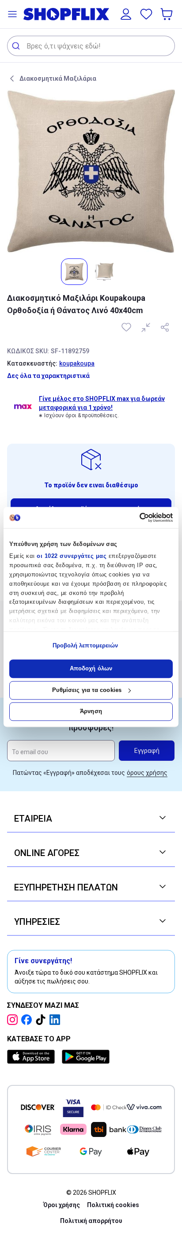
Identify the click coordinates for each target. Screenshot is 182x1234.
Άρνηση (91, 711)
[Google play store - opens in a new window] (85, 1056)
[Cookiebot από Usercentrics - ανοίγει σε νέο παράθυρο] (134, 517)
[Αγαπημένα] (146, 14)
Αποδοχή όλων (91, 669)
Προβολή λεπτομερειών (85, 645)
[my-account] (126, 14)
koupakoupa (77, 363)
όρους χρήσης (147, 772)
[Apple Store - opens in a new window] (32, 1056)
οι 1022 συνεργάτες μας (71, 556)
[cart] (167, 14)
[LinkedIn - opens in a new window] (56, 1019)
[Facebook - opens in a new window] (28, 1019)
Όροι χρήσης (61, 1204)
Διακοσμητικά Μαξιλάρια (57, 78)
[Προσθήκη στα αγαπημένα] (127, 327)
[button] (12, 14)
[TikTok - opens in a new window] (42, 1019)
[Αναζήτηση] (17, 46)
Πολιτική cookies (113, 1204)
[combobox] (91, 46)
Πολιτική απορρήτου (91, 1220)
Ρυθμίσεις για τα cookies (86, 690)
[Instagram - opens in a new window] (14, 1019)
